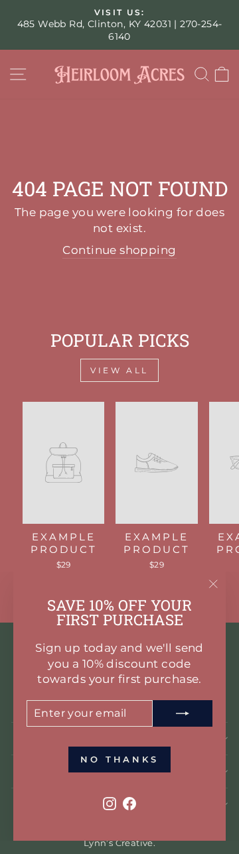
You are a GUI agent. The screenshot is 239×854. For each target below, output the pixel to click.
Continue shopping (119, 250)
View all (119, 370)
